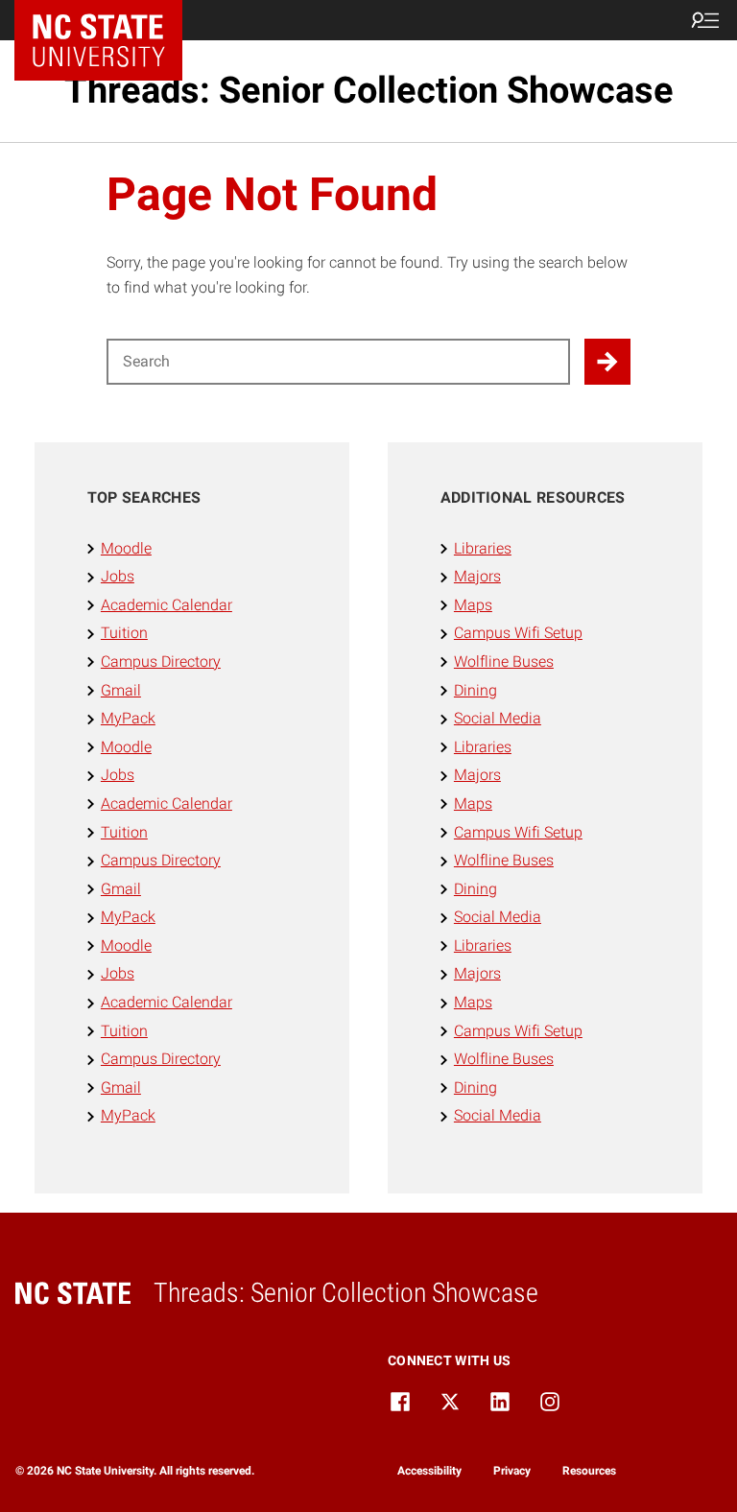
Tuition (124, 633)
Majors (477, 576)
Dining (475, 690)
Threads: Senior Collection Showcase (369, 90)
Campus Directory (161, 661)
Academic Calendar (166, 605)
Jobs (117, 576)
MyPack (128, 718)
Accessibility (429, 1470)
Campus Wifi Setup (518, 633)
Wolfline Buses (504, 661)
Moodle (126, 548)
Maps (473, 605)
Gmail (121, 690)
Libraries (482, 548)
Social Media (497, 718)
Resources (589, 1470)
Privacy (512, 1470)
